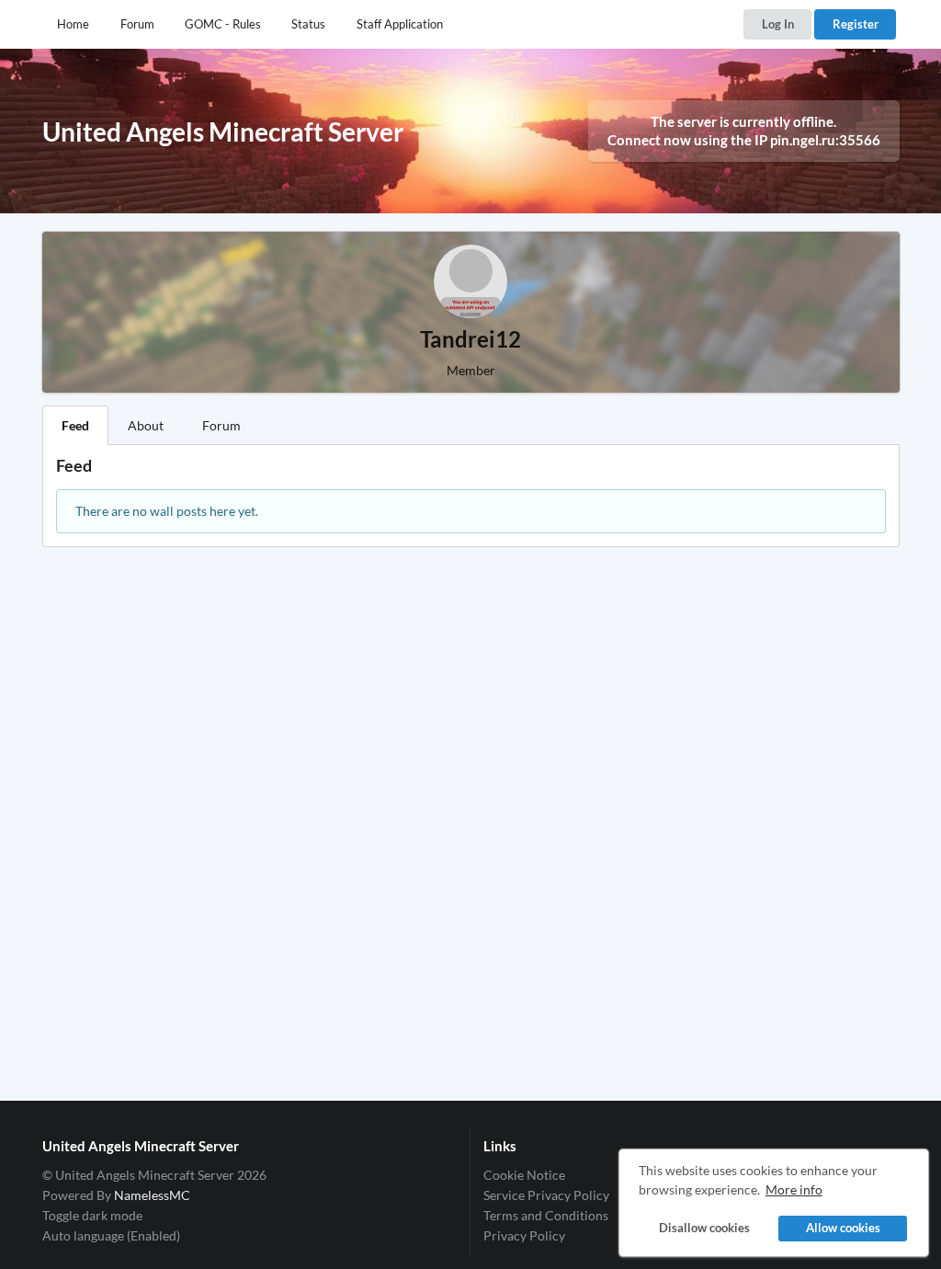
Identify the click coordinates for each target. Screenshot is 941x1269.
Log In (778, 24)
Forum (137, 24)
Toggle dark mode (92, 1215)
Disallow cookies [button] (704, 1228)
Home (73, 24)
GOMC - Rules (223, 24)
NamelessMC (152, 1195)
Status (308, 24)
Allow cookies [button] (843, 1228)
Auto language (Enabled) (111, 1235)
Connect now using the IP (743, 139)
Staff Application (400, 24)
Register (856, 24)
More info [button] (793, 1189)
